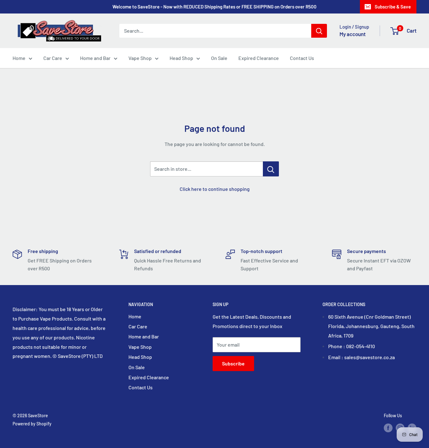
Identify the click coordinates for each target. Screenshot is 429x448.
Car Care (52, 58)
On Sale (219, 58)
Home (19, 58)
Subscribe (233, 363)
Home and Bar (95, 58)
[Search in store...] (271, 168)
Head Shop (181, 58)
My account (352, 34)
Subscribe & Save (393, 6)
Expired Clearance (258, 58)
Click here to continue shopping (215, 189)
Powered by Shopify (32, 423)
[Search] (319, 31)
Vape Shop (140, 58)
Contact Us (302, 58)
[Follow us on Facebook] (388, 427)
